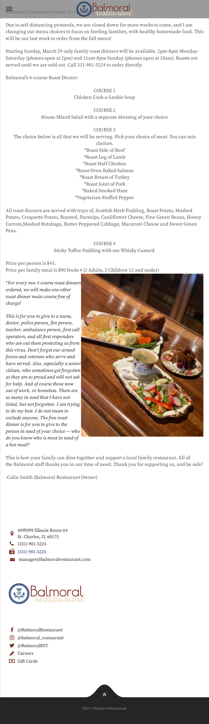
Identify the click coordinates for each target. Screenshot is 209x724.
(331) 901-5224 (32, 544)
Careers (25, 653)
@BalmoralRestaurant (40, 630)
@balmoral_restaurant (41, 638)
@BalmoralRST (33, 646)
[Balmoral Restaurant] (104, 9)
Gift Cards (28, 661)
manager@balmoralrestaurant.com (54, 559)
